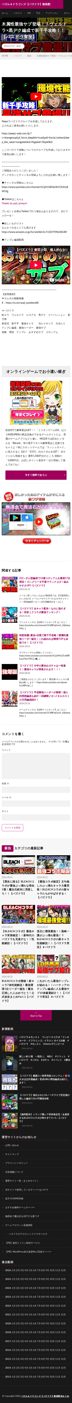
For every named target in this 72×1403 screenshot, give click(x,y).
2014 (8, 1368)
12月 (63, 1279)
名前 (5, 784)
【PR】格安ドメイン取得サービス (22, 1243)
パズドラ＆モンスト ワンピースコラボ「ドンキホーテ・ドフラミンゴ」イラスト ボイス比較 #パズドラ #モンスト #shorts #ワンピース (44, 1040)
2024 (8, 1288)
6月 (35, 1270)
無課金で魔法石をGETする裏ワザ (22, 1216)
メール (6, 797)
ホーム (5, 13)
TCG (38, 13)
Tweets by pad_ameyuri (14, 203)
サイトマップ (12, 1154)
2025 (8, 1279)
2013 (8, 1377)
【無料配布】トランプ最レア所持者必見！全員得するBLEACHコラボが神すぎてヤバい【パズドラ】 (44, 1118)
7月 (39, 1270)
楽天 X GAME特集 (14, 1199)
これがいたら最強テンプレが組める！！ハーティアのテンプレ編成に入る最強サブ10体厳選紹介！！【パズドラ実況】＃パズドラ (53, 989)
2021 (8, 1315)
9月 (47, 1279)
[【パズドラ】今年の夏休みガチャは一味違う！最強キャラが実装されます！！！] (9, 672)
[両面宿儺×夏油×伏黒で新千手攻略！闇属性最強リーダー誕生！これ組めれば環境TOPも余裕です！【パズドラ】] (9, 641)
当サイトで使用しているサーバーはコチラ (26, 1190)
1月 (14, 1270)
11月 (57, 1279)
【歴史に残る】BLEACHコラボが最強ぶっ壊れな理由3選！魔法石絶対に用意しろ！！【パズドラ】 (18, 887)
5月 (30, 1270)
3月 (22, 1270)
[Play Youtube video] (36, 96)
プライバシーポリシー (16, 1163)
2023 (8, 1297)
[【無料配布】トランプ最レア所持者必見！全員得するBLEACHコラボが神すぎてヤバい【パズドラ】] (9, 1121)
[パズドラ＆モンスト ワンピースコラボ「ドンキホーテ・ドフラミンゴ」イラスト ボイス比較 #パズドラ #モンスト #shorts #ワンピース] (9, 1043)
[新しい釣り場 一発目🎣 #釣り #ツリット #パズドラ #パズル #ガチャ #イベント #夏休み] (9, 1063)
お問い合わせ (12, 1145)
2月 (18, 1270)
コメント (6, 750)
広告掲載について (14, 1172)
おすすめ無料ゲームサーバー (20, 1207)
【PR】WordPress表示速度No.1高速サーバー (28, 1252)
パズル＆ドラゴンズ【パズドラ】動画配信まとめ (45, 1396)
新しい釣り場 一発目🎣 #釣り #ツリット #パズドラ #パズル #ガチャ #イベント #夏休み (44, 1060)
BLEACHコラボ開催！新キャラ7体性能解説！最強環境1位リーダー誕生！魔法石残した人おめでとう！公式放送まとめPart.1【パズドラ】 (18, 991)
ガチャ (67, 13)
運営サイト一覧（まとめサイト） (22, 1181)
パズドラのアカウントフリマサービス (28, 1234)
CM (29, 13)
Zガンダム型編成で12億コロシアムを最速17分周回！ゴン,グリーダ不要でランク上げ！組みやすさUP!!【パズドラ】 (44, 582)
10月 (52, 1279)
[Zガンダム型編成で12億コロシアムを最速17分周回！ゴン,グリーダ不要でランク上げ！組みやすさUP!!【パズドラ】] (9, 584)
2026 (8, 1270)
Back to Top (36, 1016)
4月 (26, 1270)
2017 (8, 1341)
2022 (8, 1306)
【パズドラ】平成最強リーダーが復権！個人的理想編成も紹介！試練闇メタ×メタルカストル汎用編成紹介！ (44, 696)
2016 (8, 1350)
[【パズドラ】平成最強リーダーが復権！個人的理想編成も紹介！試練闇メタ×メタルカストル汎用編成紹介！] (9, 699)
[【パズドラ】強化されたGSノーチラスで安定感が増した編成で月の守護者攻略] (9, 1101)
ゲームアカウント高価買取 (19, 1225)
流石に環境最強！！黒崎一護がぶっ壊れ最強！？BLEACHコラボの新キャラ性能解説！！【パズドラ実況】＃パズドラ (53, 939)
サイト (5, 811)
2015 (8, 1359)
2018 (8, 1332)
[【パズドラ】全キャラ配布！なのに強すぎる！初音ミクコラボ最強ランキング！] (9, 615)
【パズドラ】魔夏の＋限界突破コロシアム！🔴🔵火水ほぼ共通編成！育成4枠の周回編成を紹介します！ (44, 1079)
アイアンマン (52, 13)
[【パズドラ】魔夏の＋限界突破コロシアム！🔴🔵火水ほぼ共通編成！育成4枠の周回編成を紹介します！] (9, 1082)
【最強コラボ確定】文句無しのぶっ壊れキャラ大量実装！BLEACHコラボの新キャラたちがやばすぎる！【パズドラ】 (53, 889)
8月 (43, 1270)
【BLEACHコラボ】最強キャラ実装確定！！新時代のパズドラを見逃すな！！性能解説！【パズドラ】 (18, 937)
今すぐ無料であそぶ (36, 475)
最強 (18, 46)
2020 (8, 1324)
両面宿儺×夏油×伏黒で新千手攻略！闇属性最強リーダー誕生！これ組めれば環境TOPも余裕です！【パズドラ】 (44, 639)
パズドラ (17, 13)
